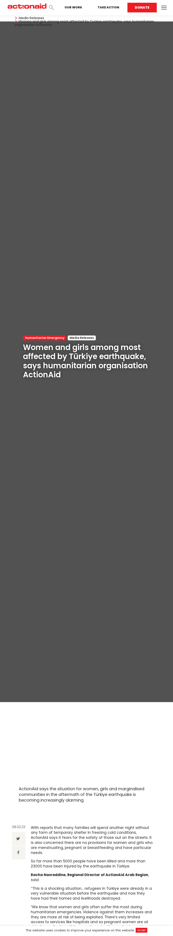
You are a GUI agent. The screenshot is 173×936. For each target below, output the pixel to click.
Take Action (108, 7)
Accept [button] (141, 930)
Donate (142, 7)
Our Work (73, 7)
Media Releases (31, 18)
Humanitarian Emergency (44, 338)
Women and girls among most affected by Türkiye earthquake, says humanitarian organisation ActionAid (84, 23)
